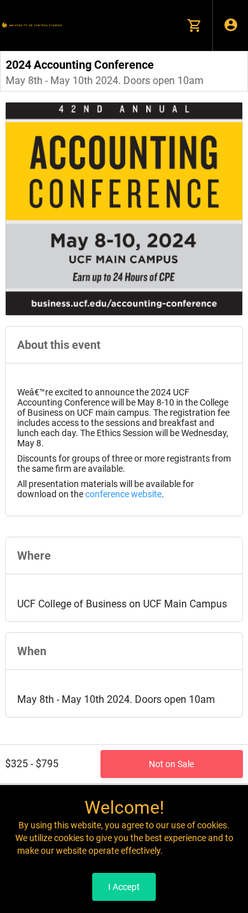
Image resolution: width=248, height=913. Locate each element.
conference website (123, 494)
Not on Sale (171, 764)
